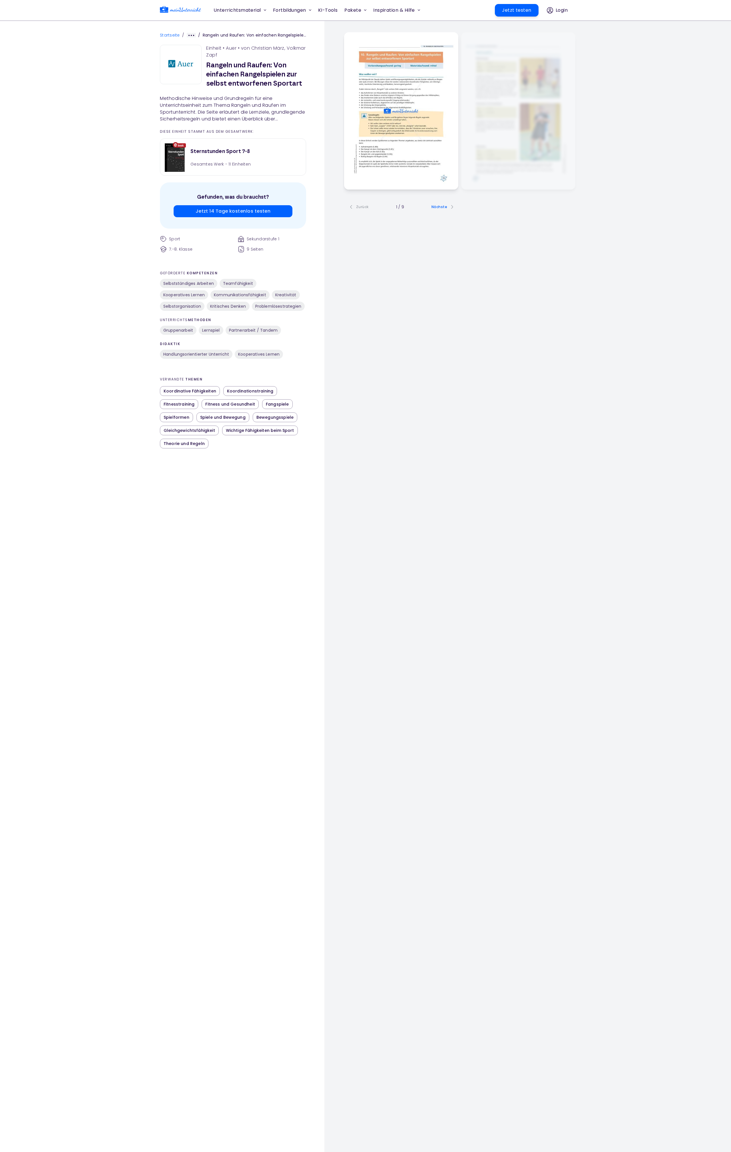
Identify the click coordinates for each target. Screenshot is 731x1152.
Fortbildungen (289, 10)
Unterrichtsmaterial (237, 10)
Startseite (170, 35)
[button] (328, 10)
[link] (180, 10)
